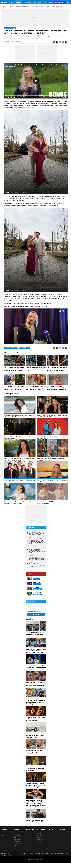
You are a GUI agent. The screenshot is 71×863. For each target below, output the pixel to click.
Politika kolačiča (52, 853)
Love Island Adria (18, 832)
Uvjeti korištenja (29, 853)
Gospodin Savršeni (37, 6)
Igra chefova (17, 834)
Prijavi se (36, 614)
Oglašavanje (45, 853)
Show (29, 574)
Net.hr (16, 394)
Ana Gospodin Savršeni (11, 347)
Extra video (37, 2)
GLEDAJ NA (58, 2)
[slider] (36, 95)
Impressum (22, 853)
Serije (3, 832)
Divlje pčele (48, 6)
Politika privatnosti (38, 853)
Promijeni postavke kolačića (63, 853)
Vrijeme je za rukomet (40, 832)
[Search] (68, 2)
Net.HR (45, 2)
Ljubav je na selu (40, 839)
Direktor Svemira (58, 6)
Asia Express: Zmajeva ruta (22, 6)
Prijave (51, 2)
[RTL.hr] (5, 2)
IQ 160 (11, 6)
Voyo (3, 837)
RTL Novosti (31, 601)
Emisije (18, 2)
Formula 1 (67, 6)
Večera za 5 (39, 841)
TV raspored (27, 2)
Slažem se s (35, 611)
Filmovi (4, 834)
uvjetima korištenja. (38, 611)
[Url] (66, 42)
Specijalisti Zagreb (18, 836)
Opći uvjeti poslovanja (6, 855)
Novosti (11, 2)
